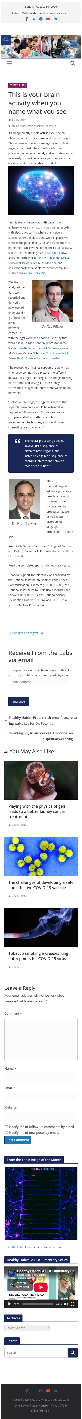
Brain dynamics (35, 126)
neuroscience (46, 258)
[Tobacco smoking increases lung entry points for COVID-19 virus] (41, 910)
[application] (41, 1287)
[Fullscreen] (72, 1304)
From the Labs (13, 1247)
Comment (13, 1013)
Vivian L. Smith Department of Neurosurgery (36, 348)
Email (9, 1088)
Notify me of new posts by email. (34, 1132)
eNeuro (64, 565)
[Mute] (66, 1304)
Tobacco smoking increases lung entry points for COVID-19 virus (38, 956)
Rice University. (37, 273)
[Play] (10, 1304)
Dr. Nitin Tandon (34, 343)
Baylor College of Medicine (39, 263)
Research (51, 126)
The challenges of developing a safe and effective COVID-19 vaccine (40, 885)
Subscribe (19, 701)
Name (10, 1068)
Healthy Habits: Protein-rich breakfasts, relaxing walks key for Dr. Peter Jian (43, 720)
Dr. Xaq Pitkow (56, 253)
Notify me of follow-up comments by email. (42, 1127)
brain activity (19, 126)
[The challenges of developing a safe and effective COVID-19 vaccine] (41, 840)
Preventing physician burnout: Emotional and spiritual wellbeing (39, 736)
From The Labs (17, 85)
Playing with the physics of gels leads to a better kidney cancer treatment (37, 811)
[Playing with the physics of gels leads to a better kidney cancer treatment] (41, 763)
